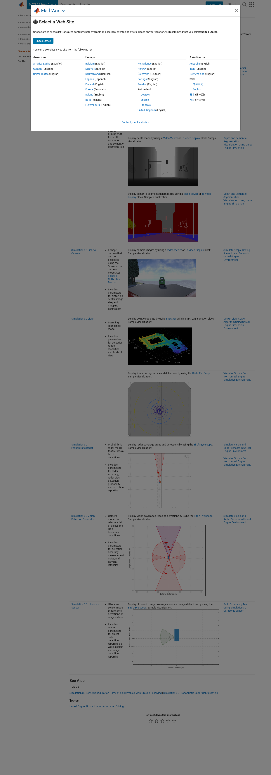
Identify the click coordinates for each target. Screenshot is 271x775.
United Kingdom (147, 110)
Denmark (90, 68)
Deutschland (92, 73)
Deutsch (145, 94)
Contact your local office (135, 122)
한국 (192, 99)
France (89, 89)
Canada (37, 68)
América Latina (42, 63)
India (192, 68)
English (145, 99)
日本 (192, 94)
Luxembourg (92, 104)
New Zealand (197, 73)
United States (40, 73)
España (89, 79)
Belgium (90, 63)
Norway (142, 68)
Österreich (143, 73)
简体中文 (198, 84)
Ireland (89, 94)
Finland (89, 84)
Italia (88, 99)
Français (146, 104)
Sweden (142, 84)
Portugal (142, 79)
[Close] (236, 10)
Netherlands (145, 63)
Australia (195, 63)
